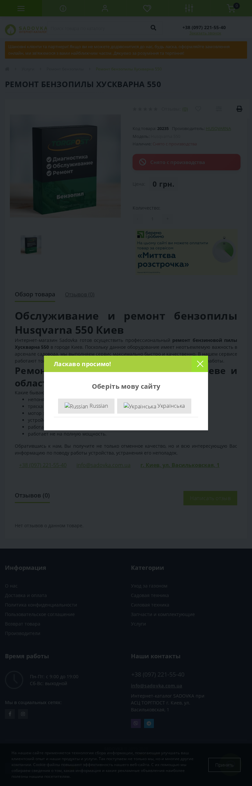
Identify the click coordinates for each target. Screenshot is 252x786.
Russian (98, 405)
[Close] (200, 364)
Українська (170, 405)
